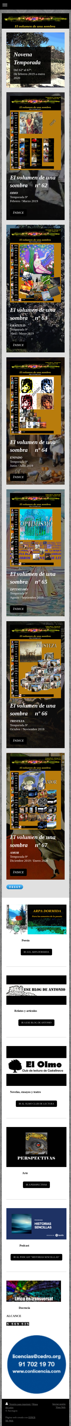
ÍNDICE (18, 212)
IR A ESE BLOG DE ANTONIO (36, 1022)
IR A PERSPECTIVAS (36, 1184)
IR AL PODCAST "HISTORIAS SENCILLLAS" (36, 1257)
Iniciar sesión (59, 1404)
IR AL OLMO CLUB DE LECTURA (36, 1103)
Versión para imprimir (20, 1404)
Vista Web (61, 1407)
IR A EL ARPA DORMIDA (36, 952)
